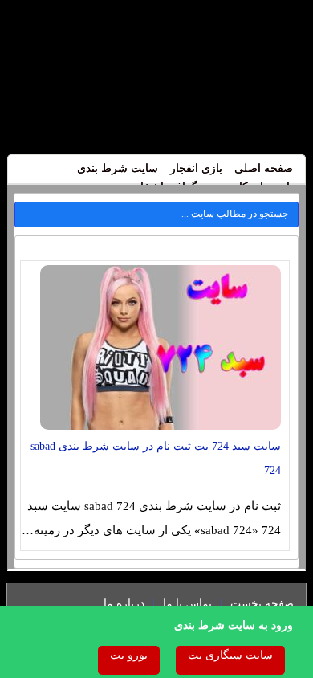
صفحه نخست (262, 604)
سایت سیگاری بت (230, 655)
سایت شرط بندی (117, 168)
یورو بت (129, 655)
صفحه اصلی (263, 168)
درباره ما (124, 604)
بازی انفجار (196, 168)
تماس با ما (187, 604)
